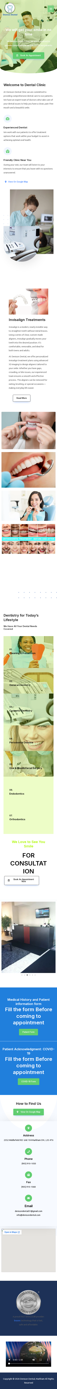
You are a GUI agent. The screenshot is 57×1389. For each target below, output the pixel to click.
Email (29, 1206)
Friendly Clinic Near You (17, 160)
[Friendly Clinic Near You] (8, 151)
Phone (29, 1158)
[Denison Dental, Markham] (10, 9)
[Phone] (28, 1151)
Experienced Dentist (15, 127)
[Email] (28, 1198)
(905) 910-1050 (15, 585)
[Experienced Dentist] (8, 119)
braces (17, 1320)
